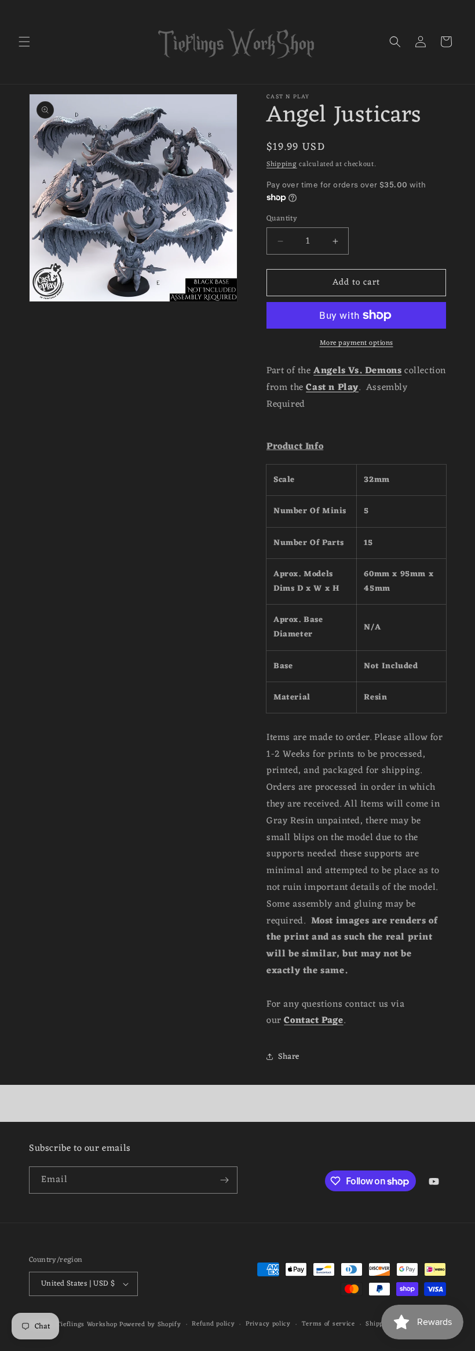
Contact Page (313, 1021)
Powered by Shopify (150, 1324)
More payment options (356, 343)
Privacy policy (268, 1324)
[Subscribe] (224, 1180)
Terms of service (328, 1324)
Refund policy (213, 1324)
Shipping (281, 164)
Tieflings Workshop (87, 1324)
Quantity (281, 218)
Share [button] (288, 1057)
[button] (24, 41)
